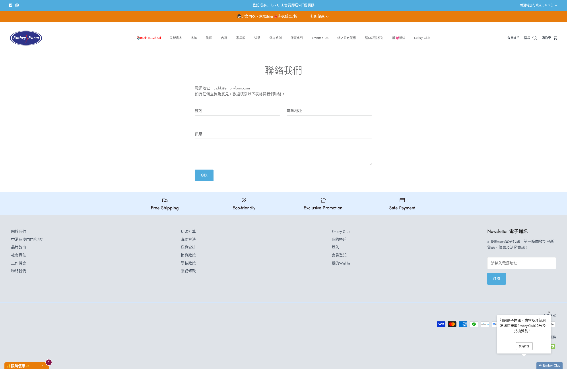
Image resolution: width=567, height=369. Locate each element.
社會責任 (18, 255)
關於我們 (18, 231)
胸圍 (209, 38)
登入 (335, 247)
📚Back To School (148, 38)
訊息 (198, 134)
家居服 (240, 38)
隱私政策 (188, 263)
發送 (204, 175)
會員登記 (339, 255)
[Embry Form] (26, 38)
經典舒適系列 (374, 38)
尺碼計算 (188, 231)
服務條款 (188, 271)
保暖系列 (297, 38)
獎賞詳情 (524, 346)
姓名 (198, 110)
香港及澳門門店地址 (28, 239)
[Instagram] (17, 5)
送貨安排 (188, 247)
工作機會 (18, 263)
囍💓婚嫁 (398, 38)
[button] (529, 365)
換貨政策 (188, 255)
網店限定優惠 (346, 38)
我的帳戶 (339, 239)
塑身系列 (275, 38)
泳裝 (257, 38)
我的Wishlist (341, 263)
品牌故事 (18, 247)
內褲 (224, 38)
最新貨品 (176, 38)
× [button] (549, 312)
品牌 (194, 38)
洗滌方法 (188, 239)
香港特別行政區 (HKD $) (536, 5)
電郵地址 (294, 110)
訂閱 (496, 278)
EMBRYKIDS (320, 38)
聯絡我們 (18, 271)
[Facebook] (10, 5)
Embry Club (422, 38)
